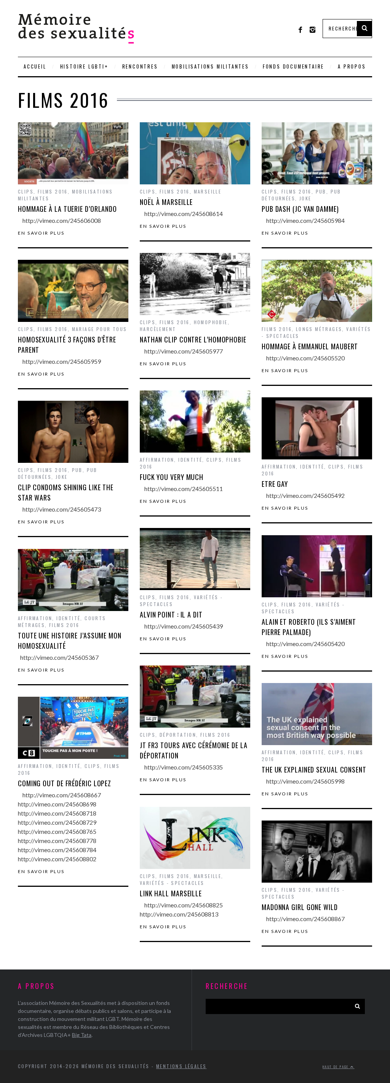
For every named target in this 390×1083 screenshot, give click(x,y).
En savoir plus (41, 233)
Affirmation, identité (171, 459)
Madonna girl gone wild (300, 907)
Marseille (208, 191)
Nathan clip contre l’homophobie (193, 339)
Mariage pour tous (99, 329)
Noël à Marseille (166, 202)
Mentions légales (181, 1066)
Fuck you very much (171, 477)
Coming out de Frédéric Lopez (64, 783)
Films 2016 (53, 191)
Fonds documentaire (293, 66)
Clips (26, 191)
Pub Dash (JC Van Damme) (300, 209)
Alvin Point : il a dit (171, 614)
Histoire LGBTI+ (84, 66)
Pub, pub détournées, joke (301, 195)
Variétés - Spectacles (172, 883)
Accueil (35, 66)
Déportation (178, 734)
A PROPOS (352, 66)
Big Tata (81, 1035)
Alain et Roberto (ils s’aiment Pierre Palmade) (309, 627)
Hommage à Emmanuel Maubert (310, 346)
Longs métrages (319, 329)
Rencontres (140, 66)
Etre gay (275, 484)
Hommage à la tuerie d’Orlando (67, 209)
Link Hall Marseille (171, 893)
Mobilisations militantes (210, 66)
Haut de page (336, 1066)
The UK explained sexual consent (314, 769)
